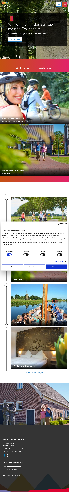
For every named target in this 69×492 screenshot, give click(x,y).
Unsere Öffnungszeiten (12, 469)
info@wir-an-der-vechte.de (14, 449)
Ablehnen (13, 267)
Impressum (17, 475)
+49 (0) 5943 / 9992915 (13, 451)
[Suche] (48, 4)
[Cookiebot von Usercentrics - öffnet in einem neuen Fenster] (59, 224)
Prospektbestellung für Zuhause (14, 466)
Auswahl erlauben (34, 267)
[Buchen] (64, 4)
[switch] (26, 254)
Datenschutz (10, 475)
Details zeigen (59, 261)
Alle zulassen (56, 267)
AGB (4, 475)
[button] (15, 39)
